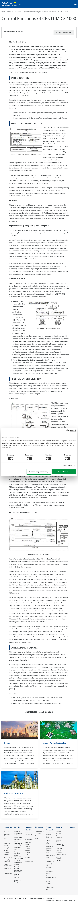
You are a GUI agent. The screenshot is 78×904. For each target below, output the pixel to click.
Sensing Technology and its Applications (49, 872)
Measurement (29, 839)
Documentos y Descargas (39, 832)
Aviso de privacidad (20, 898)
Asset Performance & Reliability (18, 843)
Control (27, 837)
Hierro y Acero (8, 857)
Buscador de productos (59, 845)
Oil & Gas (6, 831)
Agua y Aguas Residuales (54, 743)
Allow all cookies (63, 472)
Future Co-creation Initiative (49, 881)
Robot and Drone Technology (49, 865)
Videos (37, 838)
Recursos (18, 12)
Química (6, 838)
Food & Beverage (7, 851)
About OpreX (49, 846)
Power (7, 743)
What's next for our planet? (49, 836)
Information (28, 834)
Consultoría (28, 842)
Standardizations (51, 877)
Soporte (59, 827)
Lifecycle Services (27, 851)
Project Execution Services (27, 846)
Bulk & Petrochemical (14, 793)
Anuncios (27, 857)
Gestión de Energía (17, 881)
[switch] (29, 458)
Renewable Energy (7, 844)
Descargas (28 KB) (64, 32)
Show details (67, 465)
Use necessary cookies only (38, 472)
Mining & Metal (8, 848)
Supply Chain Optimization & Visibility (18, 862)
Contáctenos (71, 827)
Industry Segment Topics (48, 841)
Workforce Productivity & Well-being (18, 833)
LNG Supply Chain (7, 835)
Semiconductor (8, 873)
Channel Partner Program (58, 858)
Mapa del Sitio (51, 898)
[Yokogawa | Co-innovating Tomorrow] (9, 4)
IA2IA (47, 853)
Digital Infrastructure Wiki (50, 887)
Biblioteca (10, 12)
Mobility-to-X (7, 868)
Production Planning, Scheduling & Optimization (18, 869)
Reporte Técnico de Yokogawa (32, 12)
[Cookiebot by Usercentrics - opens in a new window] (67, 430)
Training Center (58, 840)
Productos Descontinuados (29, 860)
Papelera (6, 854)
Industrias (8, 827)
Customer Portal (59, 849)
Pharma (6, 871)
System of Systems (48, 849)
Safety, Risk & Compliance (18, 838)
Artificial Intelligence (49, 860)
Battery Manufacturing (8, 865)
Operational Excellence (17, 848)
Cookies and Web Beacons (36, 898)
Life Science (28, 855)
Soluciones (18, 827)
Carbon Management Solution (18, 875)
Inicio (3, 12)
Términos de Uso (8, 898)
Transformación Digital (50, 856)
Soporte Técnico (58, 832)
